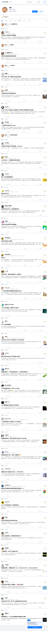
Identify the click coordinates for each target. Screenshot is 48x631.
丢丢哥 (6, 598)
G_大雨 (6, 271)
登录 (45, 1)
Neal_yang (7, 287)
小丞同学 (7, 564)
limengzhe (7, 501)
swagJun (7, 173)
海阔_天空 (7, 368)
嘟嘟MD (6, 73)
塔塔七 (6, 321)
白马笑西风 (12, 65)
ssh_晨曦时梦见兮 (14, 24)
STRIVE (6, 581)
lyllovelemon (8, 418)
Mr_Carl (6, 451)
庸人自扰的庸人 (8, 385)
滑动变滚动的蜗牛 (14, 135)
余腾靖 (6, 90)
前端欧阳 (12, 44)
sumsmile (7, 190)
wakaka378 (7, 468)
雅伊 (6, 24)
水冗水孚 (7, 106)
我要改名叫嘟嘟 (8, 205)
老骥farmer (7, 401)
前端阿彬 (7, 548)
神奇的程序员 (7, 237)
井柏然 (6, 156)
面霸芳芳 (7, 613)
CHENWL (7, 32)
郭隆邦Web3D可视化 (9, 304)
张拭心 (6, 336)
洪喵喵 (6, 221)
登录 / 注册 (35, 627)
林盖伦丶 (7, 517)
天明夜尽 (7, 435)
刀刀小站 (7, 353)
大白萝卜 (7, 532)
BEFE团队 (7, 122)
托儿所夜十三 (7, 485)
